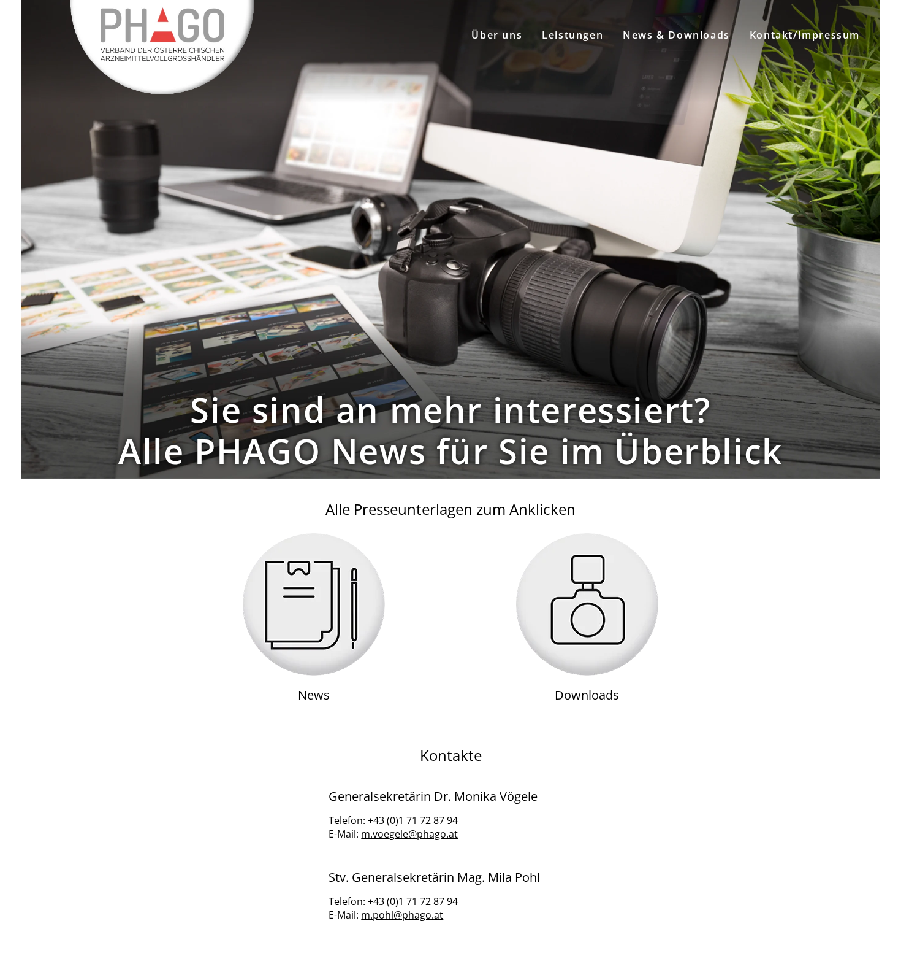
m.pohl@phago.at (402, 915)
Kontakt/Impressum (805, 35)
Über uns (496, 35)
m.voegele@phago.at (409, 834)
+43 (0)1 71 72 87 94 (413, 820)
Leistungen (572, 35)
